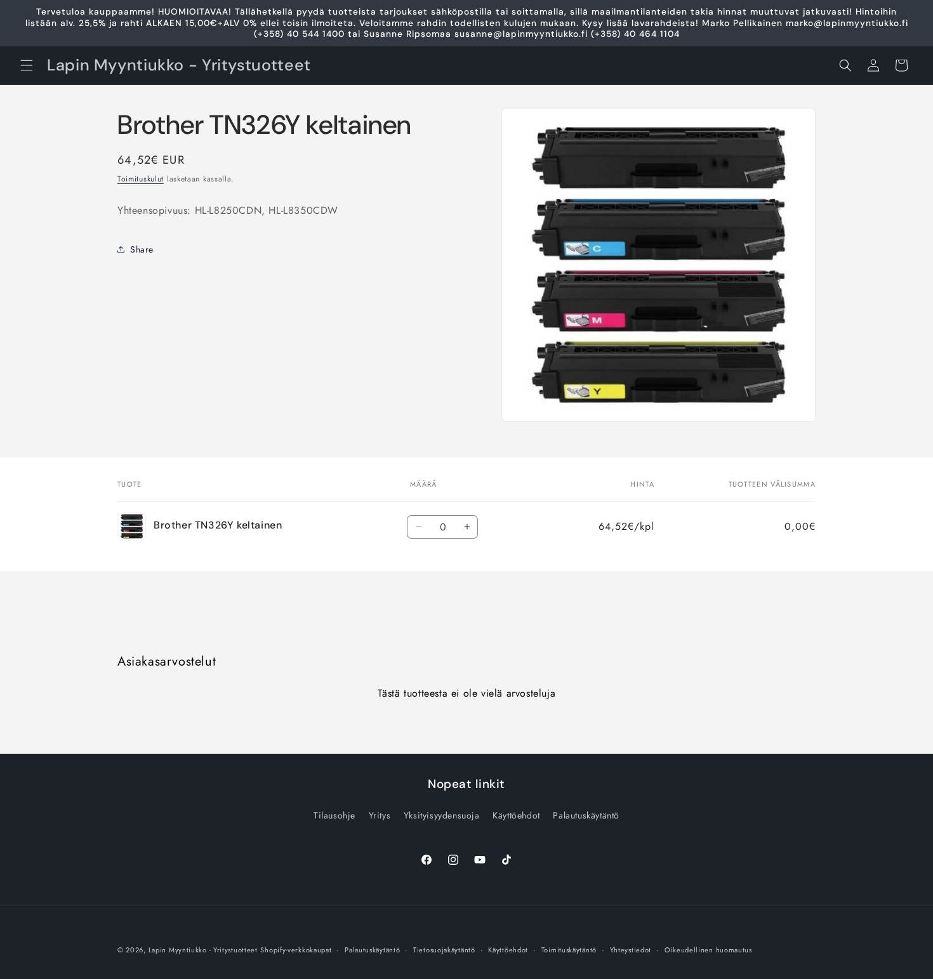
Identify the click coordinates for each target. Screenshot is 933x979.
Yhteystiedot (630, 949)
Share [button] (142, 248)
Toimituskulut (140, 179)
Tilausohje (334, 815)
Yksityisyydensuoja (442, 815)
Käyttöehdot (516, 815)
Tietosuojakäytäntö (444, 949)
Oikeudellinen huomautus (708, 949)
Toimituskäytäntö (569, 949)
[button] (27, 65)
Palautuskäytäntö (586, 815)
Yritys (380, 815)
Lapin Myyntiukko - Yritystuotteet (203, 950)
